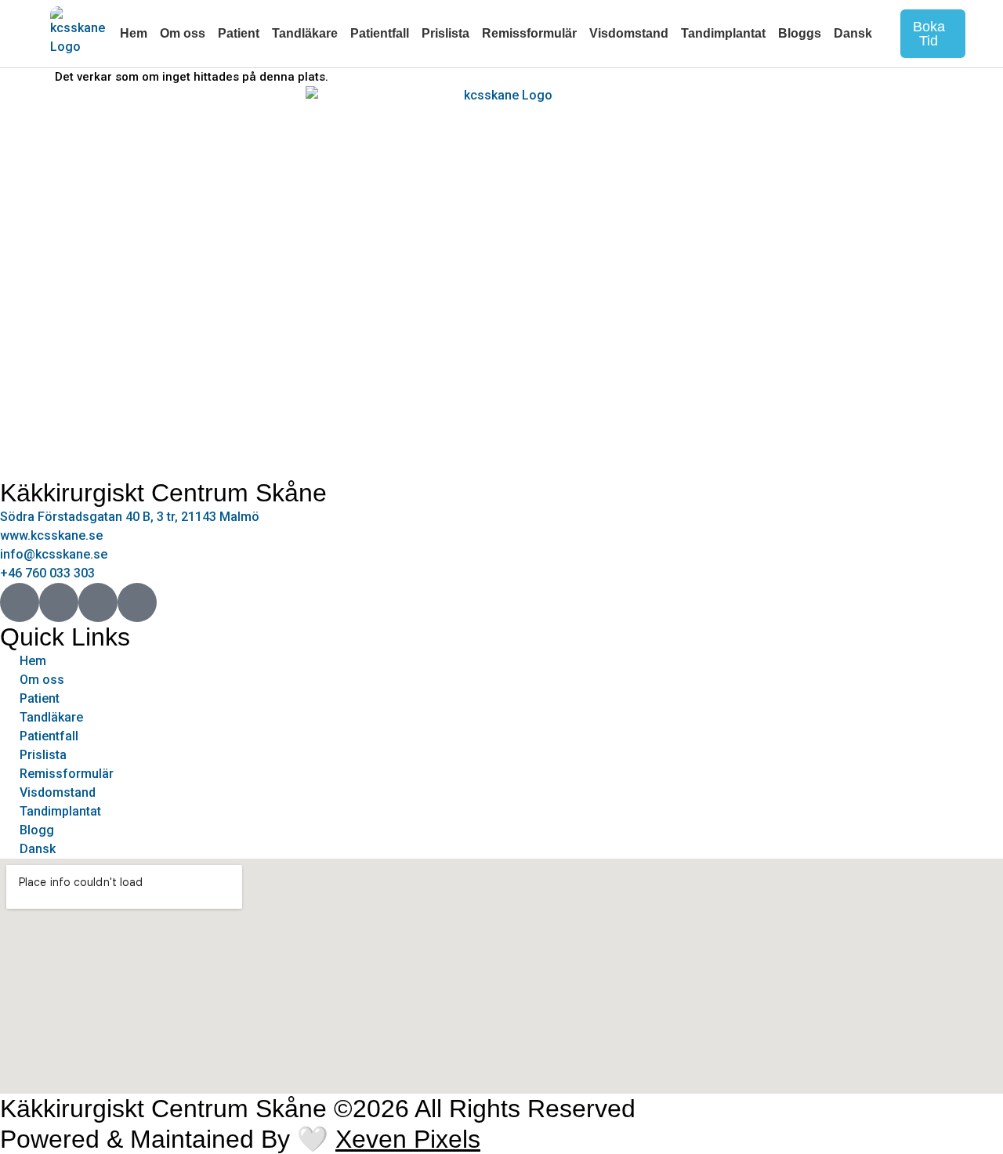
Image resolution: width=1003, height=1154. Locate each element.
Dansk (853, 33)
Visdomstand (628, 33)
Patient (238, 33)
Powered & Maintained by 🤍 (240, 1139)
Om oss (182, 33)
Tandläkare (305, 33)
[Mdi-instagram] (58, 602)
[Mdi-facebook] (19, 602)
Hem (133, 33)
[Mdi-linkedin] (137, 602)
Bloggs (799, 33)
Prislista (445, 33)
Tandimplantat (723, 33)
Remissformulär (529, 33)
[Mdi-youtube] (98, 602)
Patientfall (379, 33)
